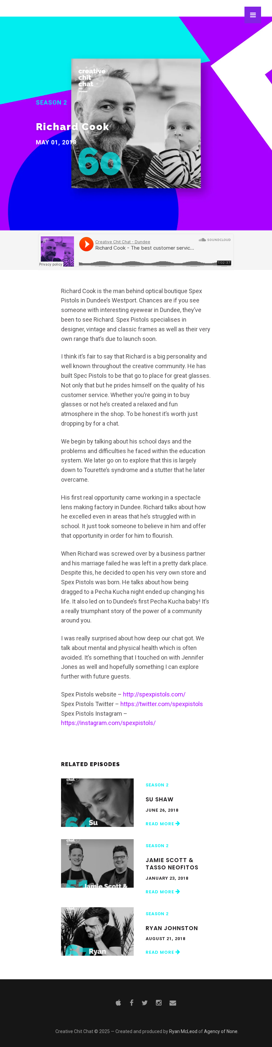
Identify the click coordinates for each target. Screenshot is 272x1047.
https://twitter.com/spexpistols (161, 703)
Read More (160, 824)
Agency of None (221, 1031)
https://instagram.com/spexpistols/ (108, 722)
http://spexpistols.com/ (154, 694)
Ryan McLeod (183, 1031)
